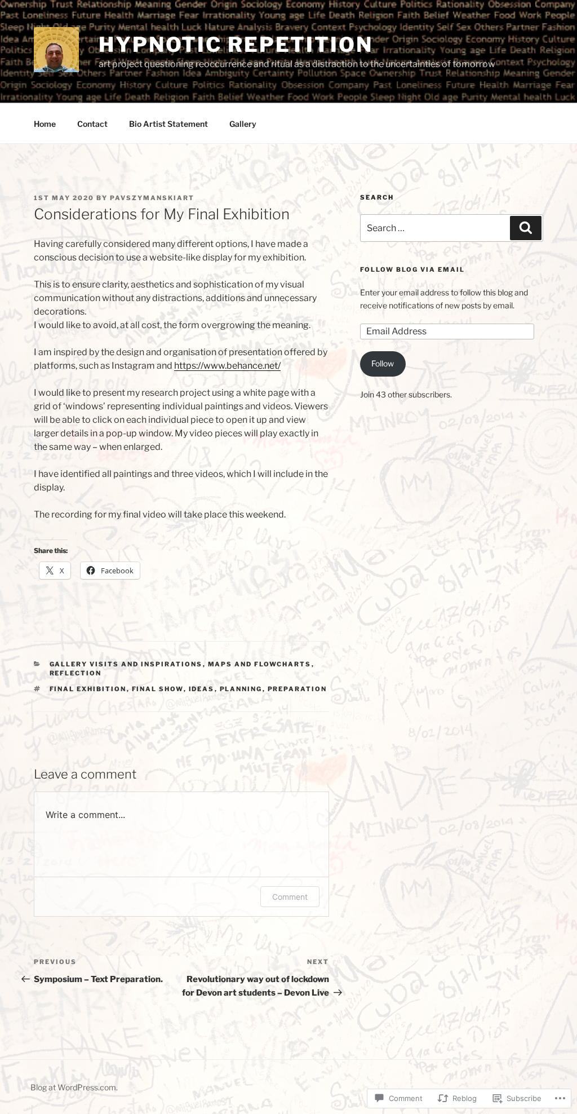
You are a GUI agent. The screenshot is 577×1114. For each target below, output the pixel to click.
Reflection (76, 673)
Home (45, 124)
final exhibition (88, 689)
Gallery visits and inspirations (126, 664)
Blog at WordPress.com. (74, 1087)
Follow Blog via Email (412, 269)
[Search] (526, 228)
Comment (290, 896)
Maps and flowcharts (260, 664)
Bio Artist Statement (168, 124)
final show (158, 689)
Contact (92, 124)
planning (241, 689)
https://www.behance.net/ (227, 365)
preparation (297, 689)
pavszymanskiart (152, 198)
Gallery (242, 124)
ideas (202, 689)
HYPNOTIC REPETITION (236, 44)
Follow (382, 363)
